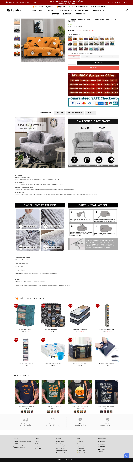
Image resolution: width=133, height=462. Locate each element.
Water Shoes (80, 446)
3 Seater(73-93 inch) (100, 57)
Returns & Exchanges (61, 450)
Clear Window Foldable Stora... (26, 329)
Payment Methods (60, 446)
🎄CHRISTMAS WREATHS (78, 7)
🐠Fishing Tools (81, 453)
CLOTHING (67, 14)
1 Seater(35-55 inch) (74, 57)
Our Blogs (37, 444)
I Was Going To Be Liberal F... (53, 406)
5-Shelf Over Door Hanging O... (26, 363)
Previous (23, 40)
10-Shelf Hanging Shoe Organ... (107, 329)
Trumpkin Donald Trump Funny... (80, 406)
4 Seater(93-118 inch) (112, 57)
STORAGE (55, 14)
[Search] (119, 10)
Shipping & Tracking (61, 448)
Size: (80, 54)
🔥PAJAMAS (60, 7)
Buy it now (93, 68)
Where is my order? (61, 453)
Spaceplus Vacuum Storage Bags (53, 363)
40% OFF (16, 305)
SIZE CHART (90, 54)
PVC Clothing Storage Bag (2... (53, 329)
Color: (74, 34)
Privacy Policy (59, 444)
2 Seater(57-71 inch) (87, 57)
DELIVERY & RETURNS (75, 113)
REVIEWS (90, 113)
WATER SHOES (80, 14)
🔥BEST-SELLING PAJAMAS (43, 7)
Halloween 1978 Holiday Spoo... (27, 406)
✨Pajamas (80, 441)
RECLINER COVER (98, 7)
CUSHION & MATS (82, 10)
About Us (37, 441)
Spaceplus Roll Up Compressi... (107, 363)
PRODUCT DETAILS (45, 113)
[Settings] (122, 10)
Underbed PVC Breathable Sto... (80, 329)
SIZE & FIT (60, 113)
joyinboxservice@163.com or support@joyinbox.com (21, 446)
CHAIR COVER (51, 10)
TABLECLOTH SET (99, 10)
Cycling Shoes (80, 448)
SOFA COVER (37, 10)
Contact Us (37, 446)
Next (63, 40)
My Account (38, 448)
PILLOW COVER (66, 10)
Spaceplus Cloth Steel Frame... (80, 363)
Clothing (79, 444)
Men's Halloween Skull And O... (106, 406)
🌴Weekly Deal (81, 450)
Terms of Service (60, 441)
